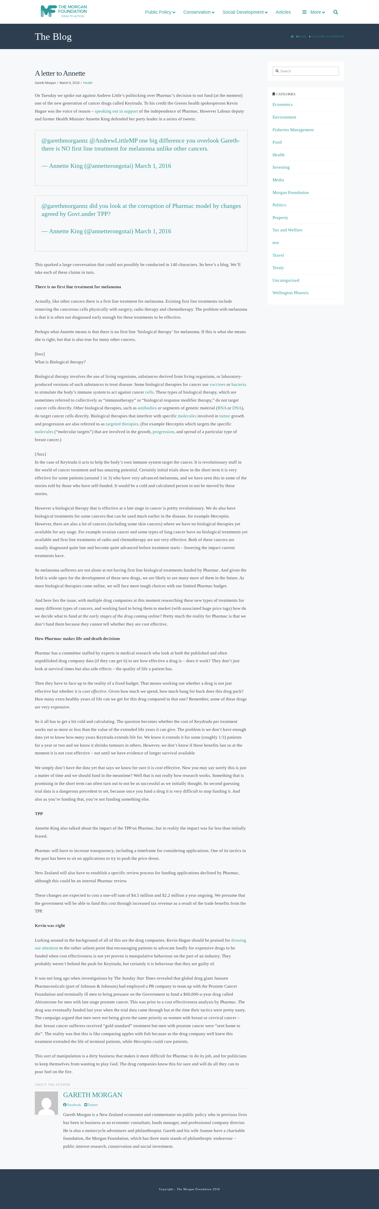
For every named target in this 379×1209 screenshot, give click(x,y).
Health (88, 83)
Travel (278, 255)
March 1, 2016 (153, 165)
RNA (222, 407)
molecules (187, 416)
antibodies (147, 407)
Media (278, 179)
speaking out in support (116, 111)
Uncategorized (286, 280)
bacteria (239, 384)
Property (280, 217)
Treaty (278, 267)
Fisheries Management (293, 129)
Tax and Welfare (287, 230)
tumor (224, 416)
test (276, 242)
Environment (284, 117)
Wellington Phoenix (291, 292)
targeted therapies (122, 424)
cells (149, 392)
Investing (281, 167)
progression (163, 431)
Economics (283, 104)
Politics (279, 204)
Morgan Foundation (291, 192)
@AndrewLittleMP (113, 140)
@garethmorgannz (65, 140)
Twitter (92, 1105)
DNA (237, 407)
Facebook (74, 1105)
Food (277, 142)
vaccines (218, 384)
